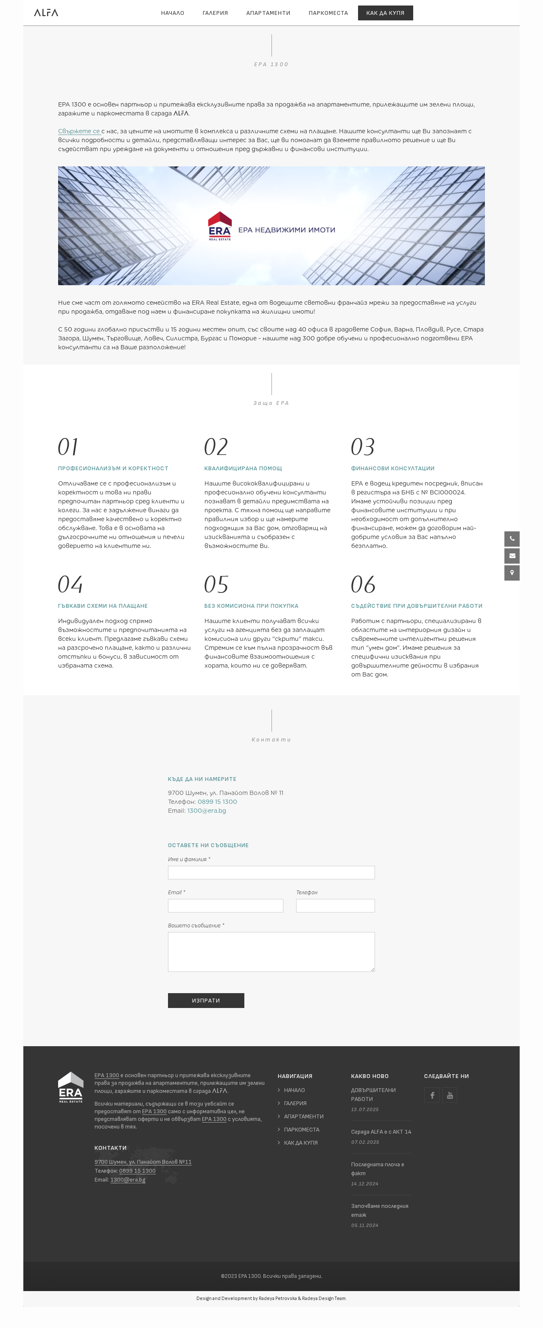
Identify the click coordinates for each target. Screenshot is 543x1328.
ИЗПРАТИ (206, 1000)
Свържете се (79, 131)
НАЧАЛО (173, 13)
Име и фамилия (189, 859)
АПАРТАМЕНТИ (268, 13)
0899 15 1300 (217, 801)
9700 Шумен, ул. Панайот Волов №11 (143, 1161)
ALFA (46, 12)
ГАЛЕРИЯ (215, 13)
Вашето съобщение (196, 925)
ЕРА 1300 (107, 1075)
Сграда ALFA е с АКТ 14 (381, 1131)
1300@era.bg (207, 810)
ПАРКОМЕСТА (328, 13)
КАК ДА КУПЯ (301, 1142)
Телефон (306, 892)
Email (176, 892)
